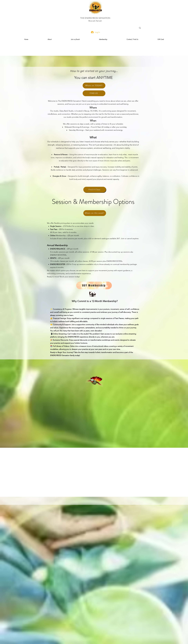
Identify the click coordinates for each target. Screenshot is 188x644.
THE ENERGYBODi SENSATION (95, 18)
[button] (49, 39)
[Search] (140, 28)
